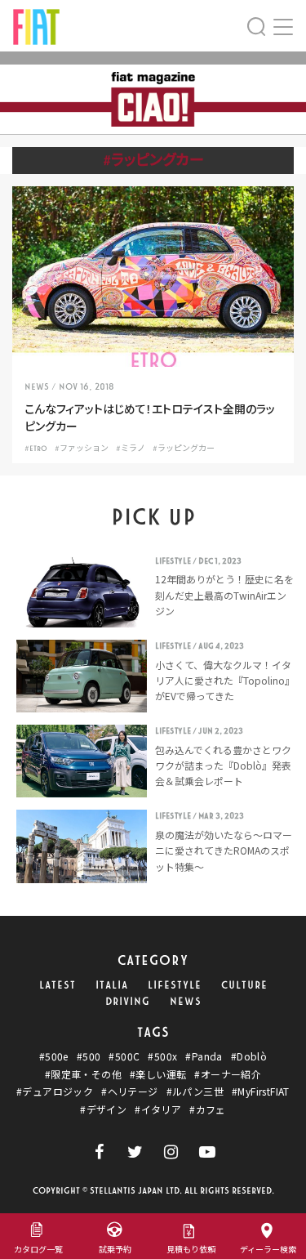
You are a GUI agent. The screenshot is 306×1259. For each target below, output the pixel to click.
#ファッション (82, 448)
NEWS (186, 1001)
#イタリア (158, 1109)
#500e (54, 1056)
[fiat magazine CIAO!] (36, 24)
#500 (89, 1056)
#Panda (203, 1056)
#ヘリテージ (129, 1091)
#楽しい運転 (158, 1074)
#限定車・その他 (83, 1074)
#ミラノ (130, 448)
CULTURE (244, 985)
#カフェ (207, 1109)
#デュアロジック (54, 1091)
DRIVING (127, 1001)
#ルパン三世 (195, 1091)
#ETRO (35, 448)
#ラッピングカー (184, 448)
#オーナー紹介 (227, 1074)
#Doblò (249, 1056)
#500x (162, 1056)
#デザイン (103, 1109)
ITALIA (111, 985)
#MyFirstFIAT (261, 1091)
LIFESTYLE (175, 985)
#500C (124, 1056)
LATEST (57, 985)
